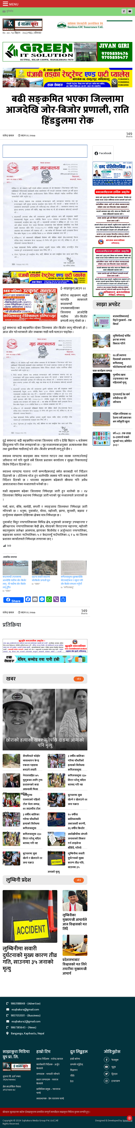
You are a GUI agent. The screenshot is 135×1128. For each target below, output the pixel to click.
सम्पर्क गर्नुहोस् (76, 1064)
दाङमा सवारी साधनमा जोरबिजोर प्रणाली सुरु (41, 578)
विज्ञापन (74, 1070)
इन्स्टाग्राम (115, 1081)
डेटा (71, 1081)
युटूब (113, 1067)
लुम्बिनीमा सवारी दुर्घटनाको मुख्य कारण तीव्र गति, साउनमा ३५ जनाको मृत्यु (30, 958)
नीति (72, 1076)
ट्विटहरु (114, 1074)
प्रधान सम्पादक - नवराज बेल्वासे (47, 1081)
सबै (78, 679)
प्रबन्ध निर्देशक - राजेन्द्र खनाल (49, 1059)
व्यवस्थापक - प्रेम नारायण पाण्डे (50, 1099)
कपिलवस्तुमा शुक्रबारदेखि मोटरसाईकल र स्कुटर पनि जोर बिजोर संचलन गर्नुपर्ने (72, 580)
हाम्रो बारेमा (75, 1059)
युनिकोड (9, 11)
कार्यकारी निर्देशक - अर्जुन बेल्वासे (47, 1066)
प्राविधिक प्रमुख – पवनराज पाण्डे (48, 1091)
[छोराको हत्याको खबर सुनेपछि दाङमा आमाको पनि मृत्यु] (45, 719)
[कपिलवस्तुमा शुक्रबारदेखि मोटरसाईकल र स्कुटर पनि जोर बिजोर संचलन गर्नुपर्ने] (73, 568)
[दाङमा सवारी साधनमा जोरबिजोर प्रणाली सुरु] (44, 568)
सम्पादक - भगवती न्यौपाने (48, 1074)
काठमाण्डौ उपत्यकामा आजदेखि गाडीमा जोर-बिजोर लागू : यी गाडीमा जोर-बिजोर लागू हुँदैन (14, 582)
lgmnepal (127, 1121)
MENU (13, 4)
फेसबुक (114, 1060)
